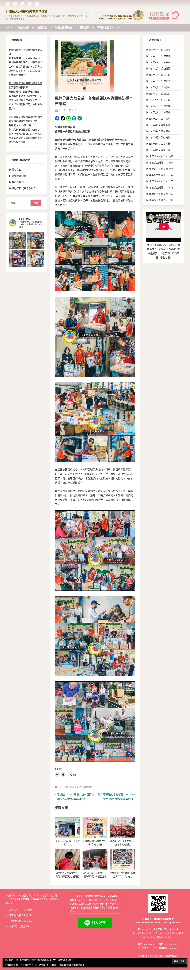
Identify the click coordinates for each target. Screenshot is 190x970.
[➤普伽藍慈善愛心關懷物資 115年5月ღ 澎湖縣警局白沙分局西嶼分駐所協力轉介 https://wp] (35, 258)
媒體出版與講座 (63, 27)
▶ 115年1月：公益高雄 (158, 137)
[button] (57, 118)
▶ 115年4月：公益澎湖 (158, 93)
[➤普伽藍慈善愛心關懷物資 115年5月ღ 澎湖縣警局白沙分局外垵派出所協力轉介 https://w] (17, 240)
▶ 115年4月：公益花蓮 (158, 81)
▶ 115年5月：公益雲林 (158, 62)
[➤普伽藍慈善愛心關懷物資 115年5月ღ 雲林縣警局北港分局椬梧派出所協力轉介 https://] (35, 240)
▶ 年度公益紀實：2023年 (159, 168)
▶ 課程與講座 (16, 182)
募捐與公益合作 (105, 27)
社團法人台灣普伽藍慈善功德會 (27, 12)
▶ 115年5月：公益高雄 (158, 56)
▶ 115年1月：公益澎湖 (158, 125)
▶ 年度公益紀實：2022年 (159, 175)
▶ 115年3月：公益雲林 (158, 106)
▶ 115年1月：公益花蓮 (158, 150)
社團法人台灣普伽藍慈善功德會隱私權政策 (67, 965)
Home (10, 27)
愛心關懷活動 (85, 787)
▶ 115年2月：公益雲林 (158, 118)
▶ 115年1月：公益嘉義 (158, 131)
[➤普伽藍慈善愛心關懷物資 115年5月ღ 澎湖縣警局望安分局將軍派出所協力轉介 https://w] (17, 258)
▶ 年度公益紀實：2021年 (159, 181)
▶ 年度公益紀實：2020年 (160, 187)
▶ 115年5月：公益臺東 (158, 49)
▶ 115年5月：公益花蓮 (158, 68)
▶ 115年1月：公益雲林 (158, 143)
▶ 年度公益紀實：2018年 (159, 200)
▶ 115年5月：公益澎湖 (158, 74)
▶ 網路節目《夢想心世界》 (23, 188)
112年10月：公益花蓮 (68, 787)
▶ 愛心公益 (15, 169)
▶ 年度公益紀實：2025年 (159, 156)
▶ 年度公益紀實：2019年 (159, 194)
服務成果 (84, 27)
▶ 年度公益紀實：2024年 (159, 162)
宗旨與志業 (23, 27)
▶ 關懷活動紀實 (17, 176)
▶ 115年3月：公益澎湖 (158, 100)
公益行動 (42, 27)
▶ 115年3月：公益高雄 (158, 112)
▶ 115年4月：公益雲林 (158, 87)
